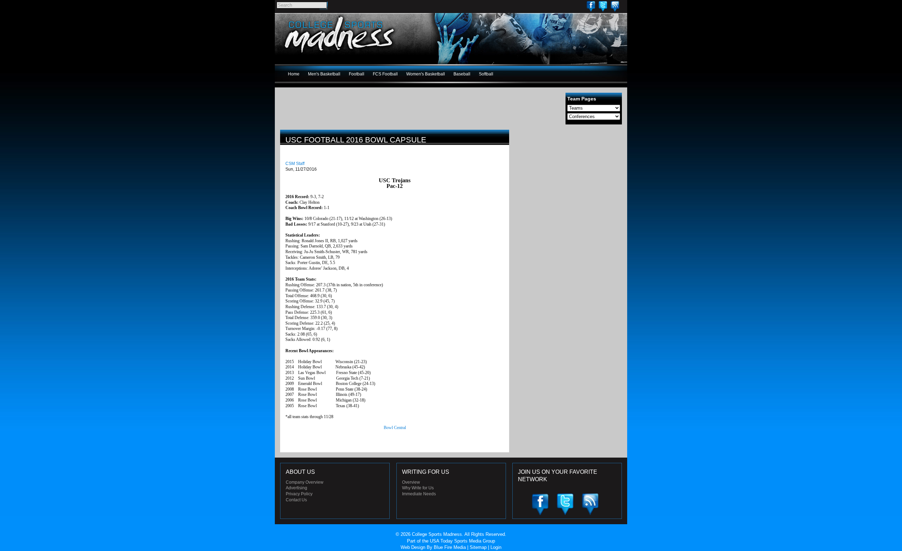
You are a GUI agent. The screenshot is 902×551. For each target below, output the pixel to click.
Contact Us (296, 499)
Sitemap (478, 547)
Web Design (413, 547)
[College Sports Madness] (340, 54)
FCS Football (385, 74)
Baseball (461, 74)
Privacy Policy (299, 493)
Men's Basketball (324, 74)
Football (356, 74)
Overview (411, 482)
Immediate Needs (419, 493)
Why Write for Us (418, 487)
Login (495, 547)
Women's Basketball (425, 74)
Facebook (591, 6)
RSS (615, 6)
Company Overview (304, 482)
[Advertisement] (569, 179)
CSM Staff (294, 163)
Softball (486, 74)
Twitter (603, 6)
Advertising (296, 487)
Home (293, 74)
